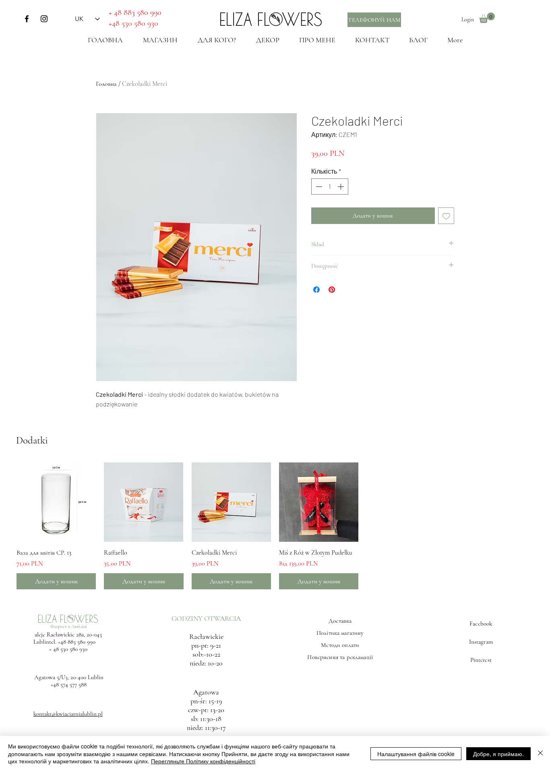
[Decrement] (318, 186)
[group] (275, 526)
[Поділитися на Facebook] (316, 289)
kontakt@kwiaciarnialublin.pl (68, 713)
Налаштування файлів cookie (416, 754)
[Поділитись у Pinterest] (332, 289)
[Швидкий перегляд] (56, 502)
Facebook (480, 623)
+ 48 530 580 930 (68, 649)
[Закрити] (540, 753)
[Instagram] (44, 18)
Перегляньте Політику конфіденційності (203, 761)
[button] (487, 17)
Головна (106, 84)
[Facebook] (26, 18)
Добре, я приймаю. (498, 754)
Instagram (481, 641)
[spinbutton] (330, 186)
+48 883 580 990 (76, 641)
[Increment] (341, 186)
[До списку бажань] (446, 215)
